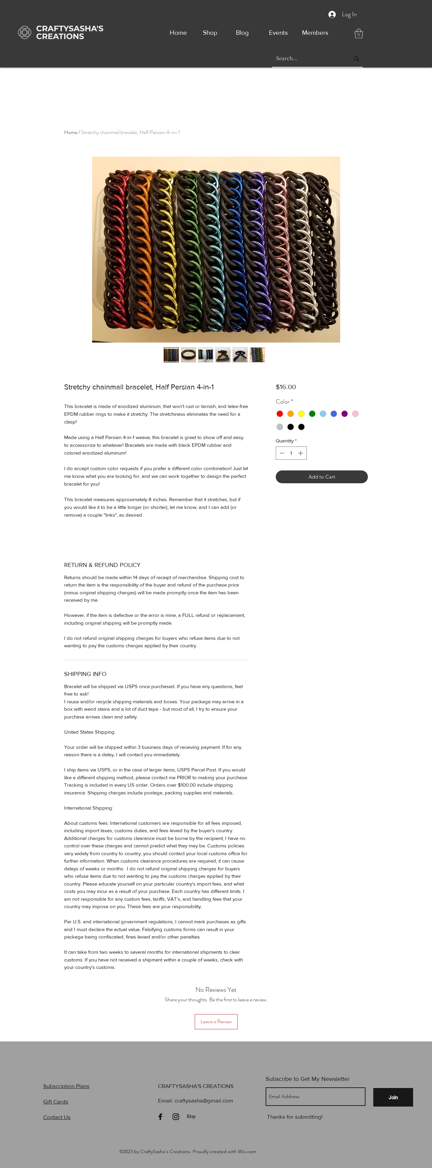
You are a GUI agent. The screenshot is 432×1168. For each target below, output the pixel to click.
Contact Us (57, 1117)
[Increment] (301, 453)
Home (70, 132)
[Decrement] (281, 453)
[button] (359, 33)
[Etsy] (191, 1116)
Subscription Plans (66, 1086)
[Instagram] (175, 1116)
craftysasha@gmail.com (203, 1100)
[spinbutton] (291, 453)
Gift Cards (55, 1101)
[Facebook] (160, 1116)
